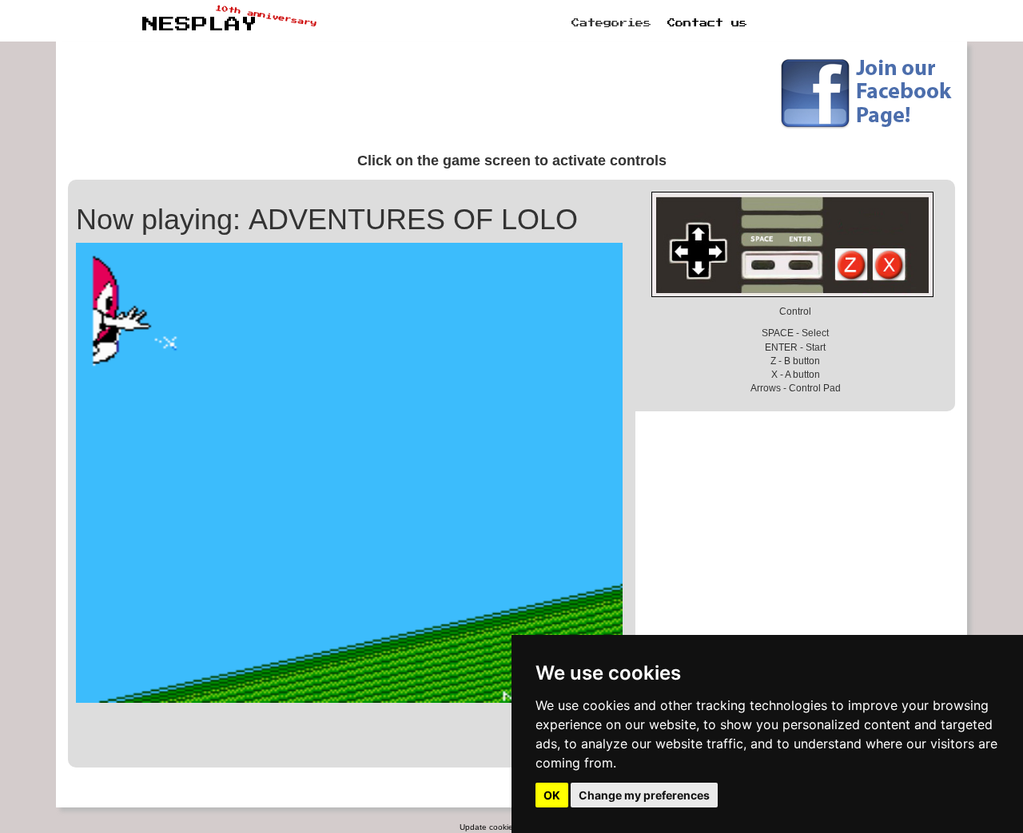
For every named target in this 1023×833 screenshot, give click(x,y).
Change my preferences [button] (644, 795)
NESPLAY (199, 25)
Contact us (707, 23)
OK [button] (551, 795)
